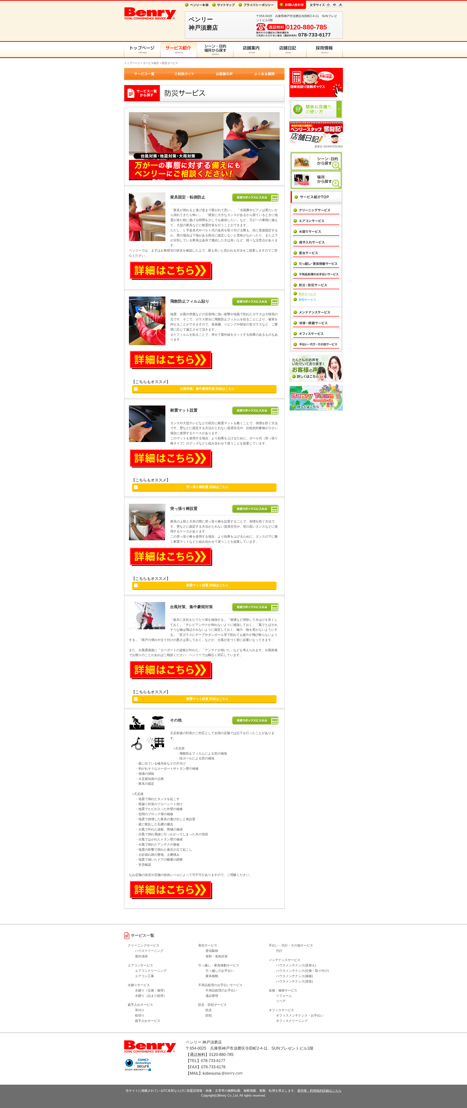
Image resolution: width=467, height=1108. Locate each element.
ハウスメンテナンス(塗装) (294, 981)
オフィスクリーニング (292, 1021)
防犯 (209, 1015)
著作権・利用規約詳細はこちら (319, 1090)
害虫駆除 (212, 951)
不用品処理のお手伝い (221, 990)
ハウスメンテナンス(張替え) (296, 965)
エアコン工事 (144, 976)
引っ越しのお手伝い (220, 971)
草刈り (139, 1010)
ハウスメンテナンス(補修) (294, 976)
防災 (209, 1010)
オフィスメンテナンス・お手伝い (299, 1015)
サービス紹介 (151, 63)
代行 (279, 951)
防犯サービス (307, 299)
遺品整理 (212, 996)
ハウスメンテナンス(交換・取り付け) (302, 971)
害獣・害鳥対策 (217, 956)
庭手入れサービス (147, 1021)
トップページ (132, 63)
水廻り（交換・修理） (151, 990)
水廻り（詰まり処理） (151, 996)
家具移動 (212, 976)
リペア (281, 1001)
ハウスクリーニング (149, 951)
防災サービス (307, 294)
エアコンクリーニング (151, 971)
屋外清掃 (141, 956)
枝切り (139, 1015)
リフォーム (284, 996)
